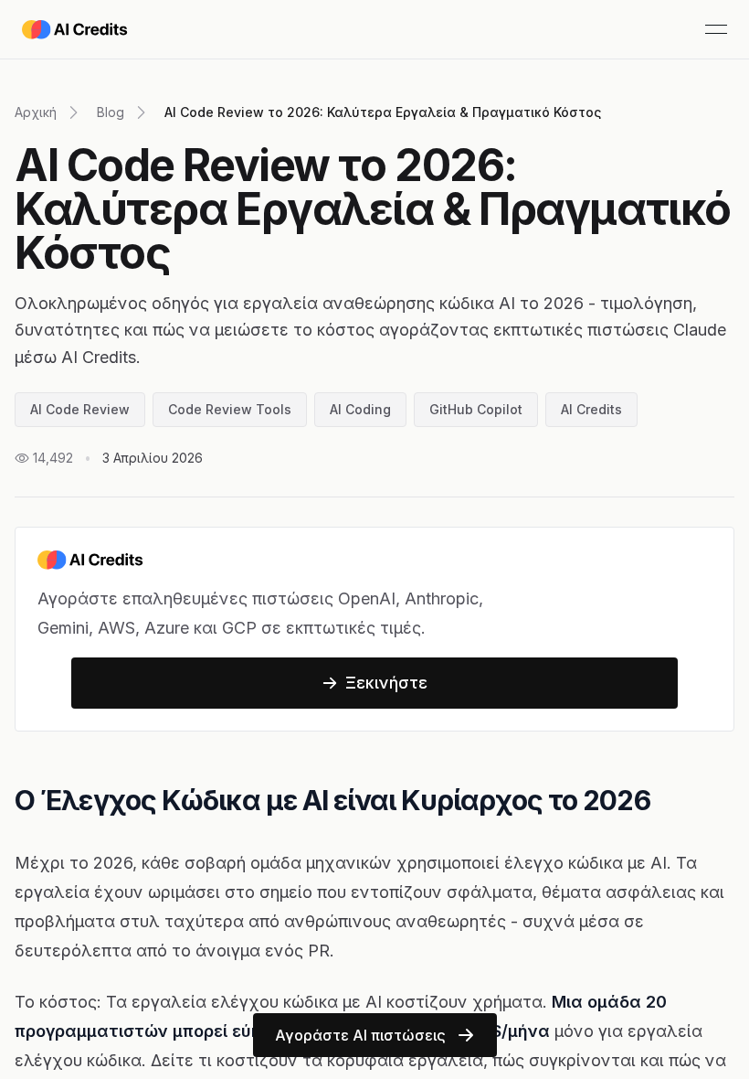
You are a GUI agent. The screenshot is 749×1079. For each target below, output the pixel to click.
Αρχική (36, 112)
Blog (110, 112)
